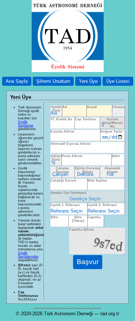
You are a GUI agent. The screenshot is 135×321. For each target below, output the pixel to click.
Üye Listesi (118, 81)
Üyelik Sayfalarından (28, 254)
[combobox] (118, 160)
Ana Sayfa (17, 81)
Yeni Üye (88, 81)
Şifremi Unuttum (53, 81)
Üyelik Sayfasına (25, 123)
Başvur (88, 262)
